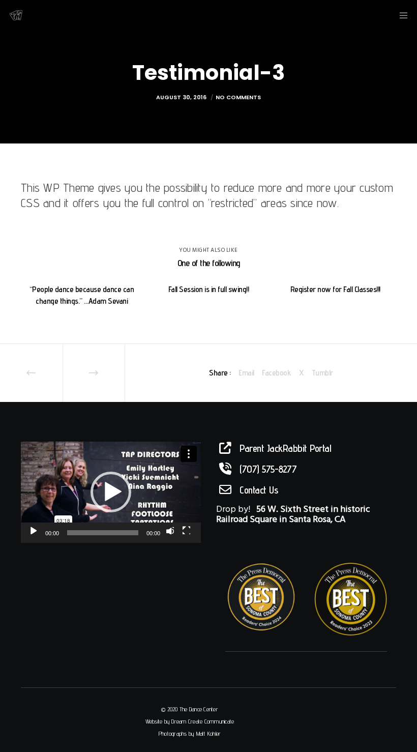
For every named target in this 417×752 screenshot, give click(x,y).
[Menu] (400, 15)
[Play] (32, 530)
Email (246, 373)
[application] (111, 492)
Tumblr (322, 373)
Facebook (276, 373)
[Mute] (170, 530)
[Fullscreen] (186, 530)
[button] (111, 492)
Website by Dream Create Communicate (189, 721)
